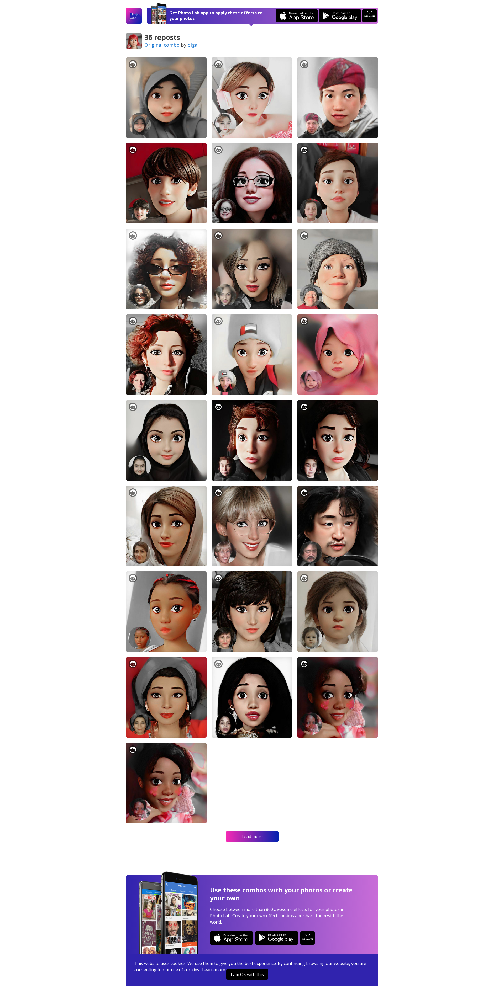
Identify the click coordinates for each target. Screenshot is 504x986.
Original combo (162, 45)
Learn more (213, 970)
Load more (252, 836)
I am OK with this (247, 974)
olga (192, 45)
